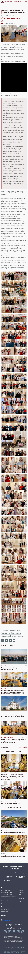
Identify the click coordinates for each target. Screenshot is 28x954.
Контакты (4, 915)
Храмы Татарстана (5, 903)
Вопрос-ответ (22, 901)
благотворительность (16, 633)
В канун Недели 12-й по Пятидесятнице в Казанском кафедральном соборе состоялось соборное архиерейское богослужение (13, 741)
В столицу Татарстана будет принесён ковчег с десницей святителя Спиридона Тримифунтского (13, 855)
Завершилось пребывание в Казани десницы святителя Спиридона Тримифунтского (12, 802)
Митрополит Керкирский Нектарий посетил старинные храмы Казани (11, 668)
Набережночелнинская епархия (8, 876)
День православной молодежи (18, 636)
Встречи (20, 894)
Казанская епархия (5, 890)
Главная (3, 7)
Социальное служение (6, 901)
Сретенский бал (5, 630)
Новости (8, 7)
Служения (21, 890)
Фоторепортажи (5, 909)
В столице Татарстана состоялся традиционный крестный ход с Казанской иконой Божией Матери (13, 831)
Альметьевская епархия (20, 873)
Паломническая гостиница (7, 881)
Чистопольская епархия (8, 873)
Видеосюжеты (4, 911)
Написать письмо (23, 903)
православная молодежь (15, 630)
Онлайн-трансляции (5, 713)
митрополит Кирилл (6, 636)
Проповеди (21, 892)
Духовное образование (6, 900)
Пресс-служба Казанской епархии (12, 18)
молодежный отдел (6, 633)
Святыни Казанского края (7, 898)
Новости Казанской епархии (18, 7)
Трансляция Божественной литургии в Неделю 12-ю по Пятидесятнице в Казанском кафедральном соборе (13, 716)
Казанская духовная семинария (20, 876)
